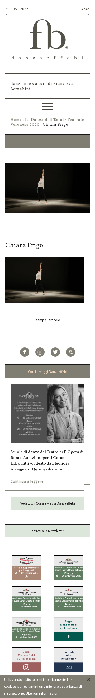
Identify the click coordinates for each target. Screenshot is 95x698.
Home (16, 119)
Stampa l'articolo (47, 320)
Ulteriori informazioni (42, 693)
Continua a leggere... (29, 481)
